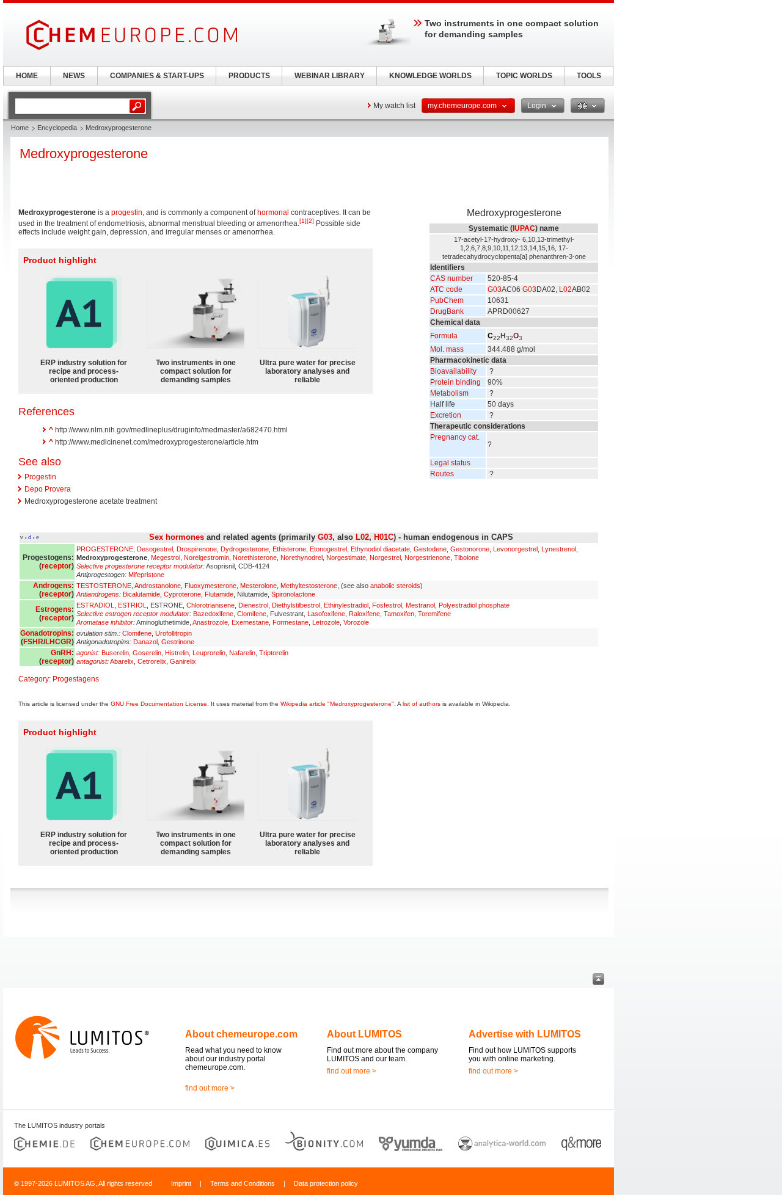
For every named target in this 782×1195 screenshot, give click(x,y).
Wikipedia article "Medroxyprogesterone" (337, 703)
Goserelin (147, 652)
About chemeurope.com (241, 1034)
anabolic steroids (395, 585)
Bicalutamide (141, 594)
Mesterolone (258, 585)
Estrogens (53, 609)
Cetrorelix (151, 661)
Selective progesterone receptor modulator (139, 566)
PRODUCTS (249, 75)
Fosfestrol (387, 605)
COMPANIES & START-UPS (157, 75)
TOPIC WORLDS (524, 75)
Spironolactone (293, 594)
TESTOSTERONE (103, 585)
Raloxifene (364, 613)
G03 (495, 289)
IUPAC (524, 228)
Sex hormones (176, 537)
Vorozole (356, 622)
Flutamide (219, 594)
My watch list (394, 105)
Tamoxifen (399, 613)
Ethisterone (289, 549)
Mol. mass (447, 349)
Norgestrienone (427, 557)
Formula (444, 336)
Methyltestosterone (308, 585)
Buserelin (115, 652)
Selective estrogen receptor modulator (132, 613)
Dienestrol (253, 605)
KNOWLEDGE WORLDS (430, 75)
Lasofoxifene (326, 613)
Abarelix (122, 661)
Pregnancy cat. (455, 437)
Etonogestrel (328, 549)
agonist (87, 652)
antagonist (91, 661)
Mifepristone (146, 574)
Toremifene (434, 613)
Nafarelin (242, 652)
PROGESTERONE (104, 549)
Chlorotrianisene (210, 605)
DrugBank (447, 311)
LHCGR (58, 641)
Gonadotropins (45, 633)
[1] (303, 220)
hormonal (273, 212)
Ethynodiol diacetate (380, 549)
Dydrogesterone (245, 549)
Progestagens (76, 679)
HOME (27, 75)
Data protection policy (326, 1183)
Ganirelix (183, 661)
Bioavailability (453, 371)
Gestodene (430, 549)
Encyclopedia (57, 127)
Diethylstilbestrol (296, 605)
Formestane (290, 622)
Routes (442, 474)
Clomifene (251, 613)
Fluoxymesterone (210, 585)
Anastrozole (210, 622)
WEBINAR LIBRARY (329, 75)
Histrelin (177, 652)
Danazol (145, 641)
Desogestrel (155, 549)
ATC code (446, 289)
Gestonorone (469, 549)
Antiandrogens (97, 594)
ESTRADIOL (95, 605)
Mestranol (420, 605)
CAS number (451, 278)
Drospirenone (197, 549)
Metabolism (449, 393)
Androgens (52, 585)
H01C (383, 537)
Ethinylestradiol (346, 605)
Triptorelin (273, 652)
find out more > (210, 1088)
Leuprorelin (208, 652)
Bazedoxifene (213, 613)
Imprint (181, 1183)
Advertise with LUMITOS (525, 1034)
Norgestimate (346, 557)
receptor (56, 566)
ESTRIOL (132, 605)
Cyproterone (182, 594)
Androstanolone (157, 585)
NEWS (74, 75)
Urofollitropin (173, 633)
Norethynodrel (301, 557)
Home (20, 127)
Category (33, 679)
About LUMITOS (364, 1034)
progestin (126, 212)
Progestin (40, 477)
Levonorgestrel (515, 549)
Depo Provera (47, 489)
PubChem (447, 300)
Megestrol (165, 557)
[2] (310, 220)
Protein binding (455, 382)
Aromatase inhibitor (104, 622)
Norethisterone (255, 557)
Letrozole (326, 622)
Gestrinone (177, 641)
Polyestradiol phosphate (474, 605)
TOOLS (589, 75)
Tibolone (466, 557)
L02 (565, 289)
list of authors (421, 703)
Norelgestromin (206, 557)
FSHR (33, 641)
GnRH (61, 652)
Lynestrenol (558, 549)
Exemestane (250, 622)
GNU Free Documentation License (159, 703)
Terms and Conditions (242, 1183)
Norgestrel (385, 557)
